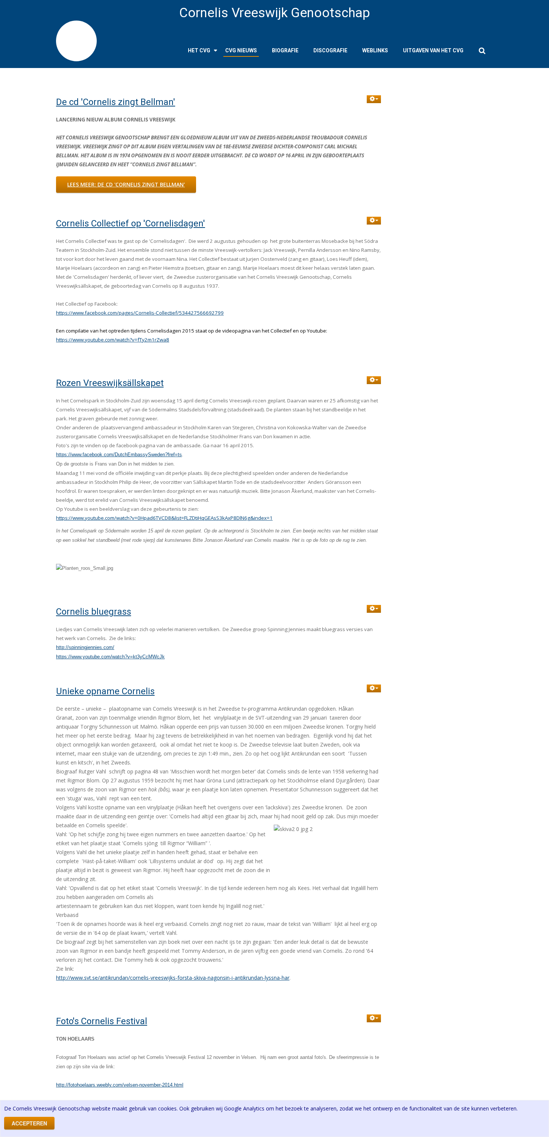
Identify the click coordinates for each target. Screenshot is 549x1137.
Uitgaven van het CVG (433, 50)
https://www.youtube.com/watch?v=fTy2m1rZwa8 (112, 339)
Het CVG (199, 50)
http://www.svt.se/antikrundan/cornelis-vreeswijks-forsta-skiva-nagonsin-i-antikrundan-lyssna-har (172, 977)
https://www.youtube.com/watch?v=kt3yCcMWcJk (110, 656)
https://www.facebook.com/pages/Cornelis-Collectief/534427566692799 (140, 312)
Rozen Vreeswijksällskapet (110, 383)
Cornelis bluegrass (93, 611)
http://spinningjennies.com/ (85, 647)
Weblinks (375, 50)
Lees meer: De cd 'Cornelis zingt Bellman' (126, 184)
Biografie (285, 50)
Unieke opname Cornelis (105, 691)
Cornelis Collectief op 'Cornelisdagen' (130, 223)
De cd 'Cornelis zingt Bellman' (115, 102)
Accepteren (29, 1123)
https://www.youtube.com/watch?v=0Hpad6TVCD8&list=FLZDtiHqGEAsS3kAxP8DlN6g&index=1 (164, 518)
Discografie (330, 50)
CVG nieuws (241, 50)
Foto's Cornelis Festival (101, 1021)
